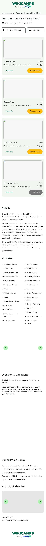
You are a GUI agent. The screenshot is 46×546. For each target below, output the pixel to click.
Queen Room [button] (9, 61)
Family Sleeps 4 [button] (10, 183)
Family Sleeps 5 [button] (10, 142)
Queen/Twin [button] (8, 102)
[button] (14, 30)
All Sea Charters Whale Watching (15, 520)
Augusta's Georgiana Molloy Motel (28, 13)
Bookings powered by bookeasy (23, 539)
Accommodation (8, 13)
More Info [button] (9, 70)
